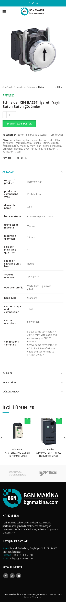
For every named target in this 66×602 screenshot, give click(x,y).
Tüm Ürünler (56, 134)
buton (42, 140)
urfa (33, 148)
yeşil (19, 151)
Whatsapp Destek (21, 123)
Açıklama (8, 171)
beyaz (34, 140)
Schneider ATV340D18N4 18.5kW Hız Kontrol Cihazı (48, 452)
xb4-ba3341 (50, 148)
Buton (41, 86)
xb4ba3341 (9, 151)
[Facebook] (29, 3)
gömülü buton (23, 143)
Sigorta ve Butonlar (26, 86)
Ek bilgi (7, 373)
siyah (26, 148)
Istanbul (37, 143)
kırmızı (54, 143)
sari (39, 145)
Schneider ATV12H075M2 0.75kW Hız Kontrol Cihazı (17, 452)
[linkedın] (37, 3)
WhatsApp (27, 421)
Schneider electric (12, 148)
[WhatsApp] (26, 158)
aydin (26, 140)
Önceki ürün (55, 87)
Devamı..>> (9, 532)
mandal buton (10, 145)
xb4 (40, 148)
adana (17, 140)
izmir (46, 143)
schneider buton (52, 145)
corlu (50, 140)
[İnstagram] (33, 3)
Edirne (58, 140)
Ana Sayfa (8, 86)
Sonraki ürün (61, 87)
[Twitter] (18, 158)
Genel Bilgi (9, 382)
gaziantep (8, 143)
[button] (33, 123)
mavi (32, 145)
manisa (24, 145)
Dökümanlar (11, 391)
